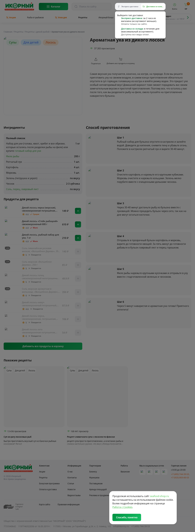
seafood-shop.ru (159, 496)
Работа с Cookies (122, 507)
